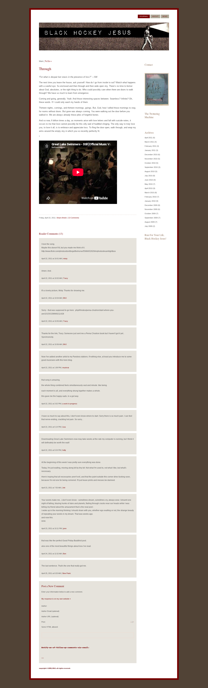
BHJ (65, 298)
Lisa (64, 427)
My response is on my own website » (56, 599)
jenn (64, 528)
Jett (63, 488)
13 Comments (73, 218)
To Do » (48, 61)
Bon (64, 554)
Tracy (65, 278)
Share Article (62, 218)
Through (45, 68)
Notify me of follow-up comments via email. (65, 648)
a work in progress (69, 404)
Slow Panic (66, 573)
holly (64, 450)
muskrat (65, 368)
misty (65, 259)
